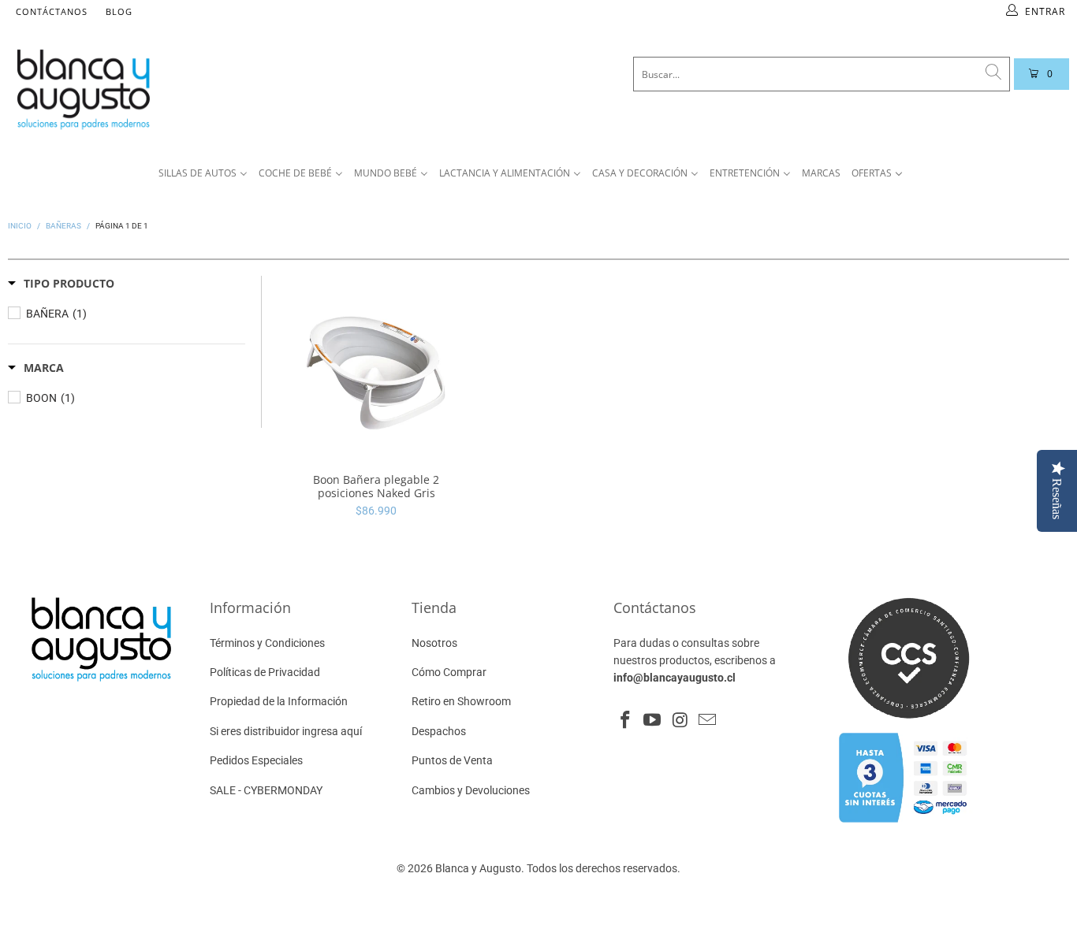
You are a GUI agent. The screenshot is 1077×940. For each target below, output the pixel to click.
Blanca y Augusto (478, 868)
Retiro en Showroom (461, 701)
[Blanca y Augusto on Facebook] (625, 721)
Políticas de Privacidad (265, 672)
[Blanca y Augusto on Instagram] (680, 721)
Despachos (439, 731)
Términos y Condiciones (267, 643)
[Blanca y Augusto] (202, 89)
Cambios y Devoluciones (471, 790)
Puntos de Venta (452, 760)
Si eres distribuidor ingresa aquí (286, 731)
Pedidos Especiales (256, 760)
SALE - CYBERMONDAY (266, 790)
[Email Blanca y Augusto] (707, 721)
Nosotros (434, 643)
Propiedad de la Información (279, 701)
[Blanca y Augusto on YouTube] (653, 721)
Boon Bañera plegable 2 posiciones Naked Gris (376, 367)
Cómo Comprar (449, 672)
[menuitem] (203, 173)
